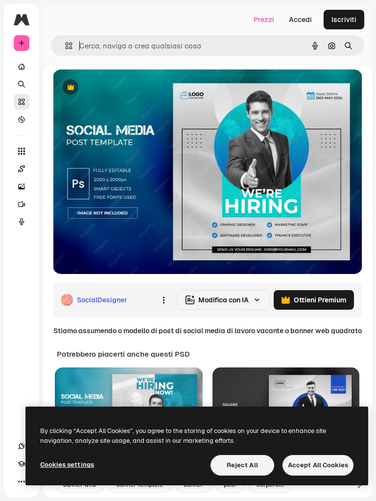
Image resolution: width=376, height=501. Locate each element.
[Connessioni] (21, 446)
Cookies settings (67, 464)
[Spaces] (21, 169)
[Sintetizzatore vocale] (21, 221)
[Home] (21, 66)
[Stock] (21, 102)
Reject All (242, 465)
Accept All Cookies (318, 465)
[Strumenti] (21, 151)
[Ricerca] (21, 84)
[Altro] (21, 481)
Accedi (300, 19)
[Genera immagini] (21, 186)
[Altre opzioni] (163, 300)
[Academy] (21, 464)
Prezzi (264, 19)
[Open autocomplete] (64, 45)
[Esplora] (21, 119)
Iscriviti (343, 19)
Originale (117, 87)
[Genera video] (21, 204)
